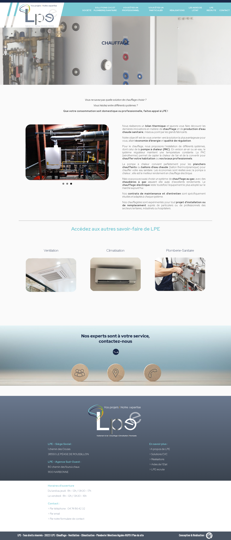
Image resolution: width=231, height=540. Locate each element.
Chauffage (61, 535)
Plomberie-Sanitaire (180, 250)
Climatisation (115, 250)
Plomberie (101, 535)
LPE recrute (211, 9)
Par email (55, 513)
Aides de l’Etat (159, 464)
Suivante (114, 151)
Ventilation (51, 250)
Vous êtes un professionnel (130, 9)
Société (86, 10)
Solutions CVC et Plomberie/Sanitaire (105, 9)
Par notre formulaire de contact (67, 519)
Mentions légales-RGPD (119, 535)
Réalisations (177, 10)
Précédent (19, 151)
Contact (224, 10)
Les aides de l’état (195, 9)
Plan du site (138, 535)
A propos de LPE (160, 449)
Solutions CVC (159, 454)
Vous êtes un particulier (156, 9)
